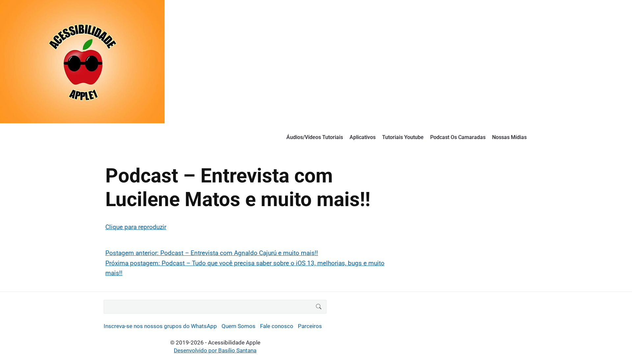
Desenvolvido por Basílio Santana (215, 350)
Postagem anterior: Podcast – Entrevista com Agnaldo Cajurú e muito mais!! (211, 253)
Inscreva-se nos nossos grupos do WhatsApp (160, 326)
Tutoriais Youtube (403, 137)
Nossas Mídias (509, 137)
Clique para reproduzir (135, 227)
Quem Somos (238, 326)
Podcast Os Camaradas (458, 137)
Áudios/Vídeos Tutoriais (314, 137)
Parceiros (310, 326)
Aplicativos (363, 137)
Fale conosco (276, 326)
